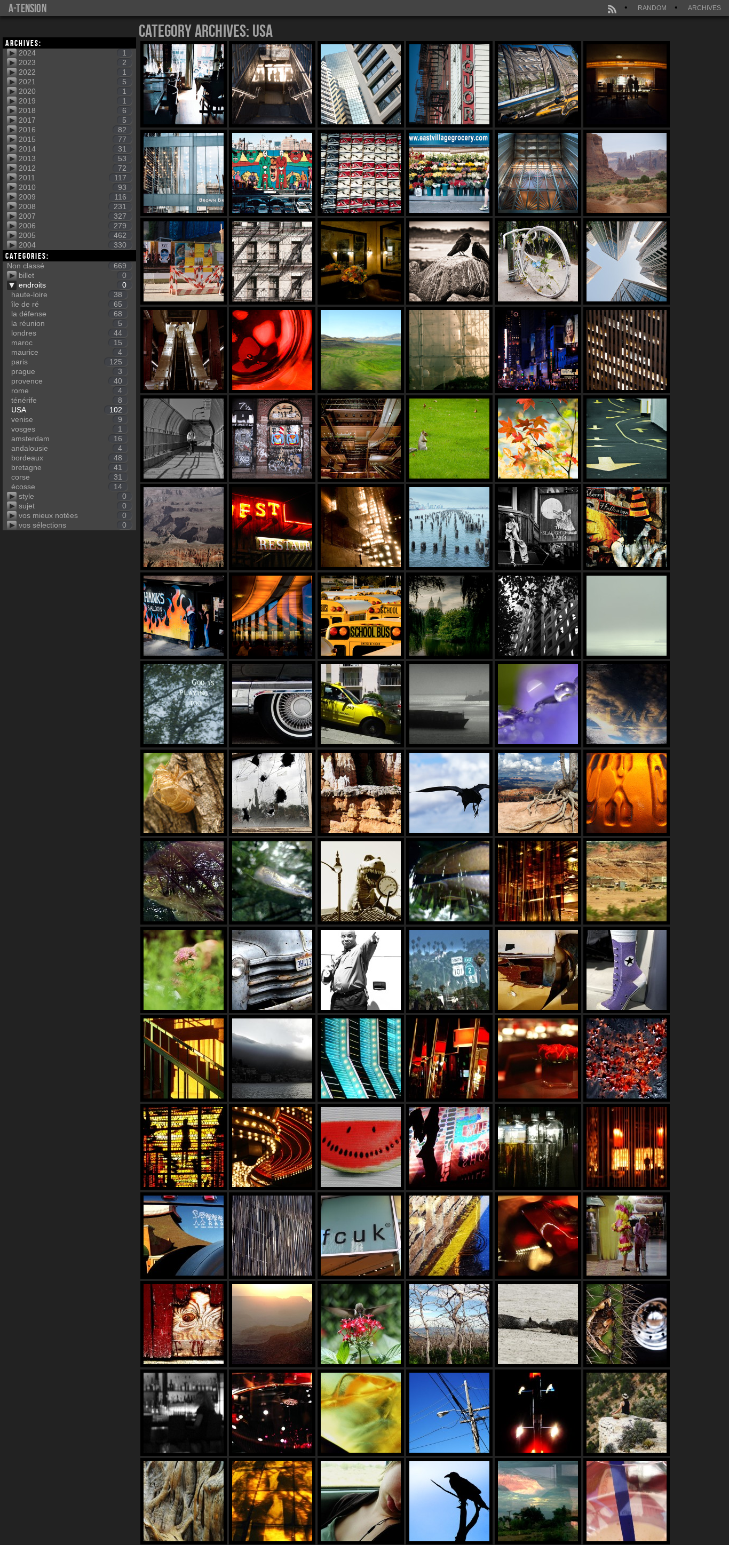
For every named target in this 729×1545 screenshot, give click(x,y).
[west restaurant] (272, 527)
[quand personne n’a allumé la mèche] (449, 1324)
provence (66, 381)
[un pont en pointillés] (449, 527)
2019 (72, 101)
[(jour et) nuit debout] (361, 84)
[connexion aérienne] (449, 1412)
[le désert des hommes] (626, 881)
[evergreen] (449, 704)
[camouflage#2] (272, 881)
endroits (72, 285)
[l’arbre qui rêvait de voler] (538, 793)
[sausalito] (183, 1501)
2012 (72, 168)
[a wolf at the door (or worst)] (183, 1324)
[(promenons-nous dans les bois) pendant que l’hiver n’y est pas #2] (538, 438)
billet (72, 275)
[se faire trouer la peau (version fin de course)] (272, 793)
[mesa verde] (538, 1501)
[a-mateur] (272, 350)
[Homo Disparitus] (449, 615)
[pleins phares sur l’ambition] (361, 527)
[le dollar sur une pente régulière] (361, 704)
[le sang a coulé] (626, 1058)
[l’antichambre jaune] (361, 261)
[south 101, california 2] (449, 970)
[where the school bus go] (361, 615)
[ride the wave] (183, 438)
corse (66, 477)
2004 (72, 245)
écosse (66, 486)
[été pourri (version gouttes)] (449, 1235)
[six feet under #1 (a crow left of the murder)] (449, 261)
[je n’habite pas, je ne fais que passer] (272, 261)
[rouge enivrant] (538, 1058)
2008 (72, 206)
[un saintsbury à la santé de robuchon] (272, 1412)
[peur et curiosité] (449, 438)
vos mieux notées (72, 515)
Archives (704, 8)
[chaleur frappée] (361, 1412)
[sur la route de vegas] (361, 1501)
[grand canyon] (626, 1501)
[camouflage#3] (183, 881)
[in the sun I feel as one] (183, 1147)
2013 (72, 158)
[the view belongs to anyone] (272, 615)
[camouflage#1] (449, 881)
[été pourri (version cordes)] (272, 1235)
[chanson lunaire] (183, 527)
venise (66, 419)
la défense (66, 313)
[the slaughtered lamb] (538, 527)
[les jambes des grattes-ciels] (272, 173)
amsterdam (66, 438)
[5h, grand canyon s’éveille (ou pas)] (272, 1324)
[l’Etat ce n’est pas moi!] (361, 173)
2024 (72, 53)
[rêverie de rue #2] (538, 84)
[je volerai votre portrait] (183, 615)
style (72, 496)
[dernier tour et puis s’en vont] (626, 1412)
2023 (72, 62)
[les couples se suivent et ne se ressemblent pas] (538, 1324)
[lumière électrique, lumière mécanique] (449, 1058)
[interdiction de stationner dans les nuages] (626, 704)
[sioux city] (626, 793)
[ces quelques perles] (538, 704)
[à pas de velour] (626, 970)
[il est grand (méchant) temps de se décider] (361, 881)
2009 (72, 197)
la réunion (66, 323)
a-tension (27, 8)
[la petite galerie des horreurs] (626, 527)
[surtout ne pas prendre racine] (449, 793)
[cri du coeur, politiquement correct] (361, 1235)
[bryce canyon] (449, 1501)
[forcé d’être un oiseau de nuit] (538, 1412)
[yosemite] (272, 1501)
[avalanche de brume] (272, 1058)
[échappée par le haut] (626, 261)
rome (66, 390)
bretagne (66, 467)
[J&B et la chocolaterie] (626, 84)
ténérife (66, 400)
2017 (72, 120)
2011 (72, 177)
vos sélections (72, 525)
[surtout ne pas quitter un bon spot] (361, 793)
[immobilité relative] (361, 1324)
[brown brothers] (183, 173)
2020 (72, 91)
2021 (72, 81)
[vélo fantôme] (538, 261)
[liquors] (449, 84)
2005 (72, 235)
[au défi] (361, 970)
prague (66, 371)
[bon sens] (626, 438)
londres (66, 333)
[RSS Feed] (612, 8)
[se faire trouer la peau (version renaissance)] (183, 793)
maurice (66, 352)
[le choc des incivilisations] (538, 615)
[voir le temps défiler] (361, 350)
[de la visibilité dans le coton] (626, 615)
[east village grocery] (449, 173)
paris (66, 361)
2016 (72, 129)
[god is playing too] (183, 704)
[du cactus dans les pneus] (626, 1324)
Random (652, 8)
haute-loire (66, 294)
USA (66, 409)
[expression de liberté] (272, 438)
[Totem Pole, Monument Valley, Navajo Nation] (626, 173)
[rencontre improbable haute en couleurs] (626, 1235)
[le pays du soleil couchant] (538, 173)
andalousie (66, 448)
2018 (72, 110)
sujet (72, 505)
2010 (72, 187)
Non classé (66, 265)
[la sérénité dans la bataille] (538, 350)
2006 (72, 225)
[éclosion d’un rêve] (183, 970)
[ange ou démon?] (183, 261)
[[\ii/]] (272, 84)
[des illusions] (361, 438)
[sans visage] (183, 1412)
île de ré (66, 304)
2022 (72, 72)
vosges (66, 429)
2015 (72, 139)
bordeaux (66, 457)
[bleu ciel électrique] (361, 1058)
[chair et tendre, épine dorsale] (538, 1235)
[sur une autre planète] (449, 350)
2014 (72, 149)
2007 (72, 216)
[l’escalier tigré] (183, 1058)
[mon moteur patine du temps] (272, 970)
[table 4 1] (183, 84)
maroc (66, 342)
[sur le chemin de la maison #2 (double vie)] (183, 350)
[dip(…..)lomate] (538, 970)
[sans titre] (272, 704)
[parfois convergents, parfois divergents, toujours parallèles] (626, 350)
